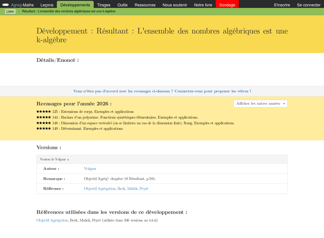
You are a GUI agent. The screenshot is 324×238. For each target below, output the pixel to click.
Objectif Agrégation (52, 220)
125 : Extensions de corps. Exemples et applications (92, 111)
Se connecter (308, 4)
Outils (122, 4)
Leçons (47, 4)
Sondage (227, 4)
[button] (162, 159)
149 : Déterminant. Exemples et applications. (87, 128)
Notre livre (203, 4)
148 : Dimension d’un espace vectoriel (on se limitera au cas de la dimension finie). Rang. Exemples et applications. (143, 123)
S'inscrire (282, 4)
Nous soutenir (175, 4)
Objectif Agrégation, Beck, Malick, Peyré (116, 188)
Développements (75, 4)
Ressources (145, 4)
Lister (10, 11)
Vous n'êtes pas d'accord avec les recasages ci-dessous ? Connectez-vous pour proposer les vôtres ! (162, 91)
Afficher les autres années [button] (259, 103)
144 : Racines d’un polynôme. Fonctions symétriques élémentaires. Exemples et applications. (124, 117)
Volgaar (90, 168)
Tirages (103, 4)
